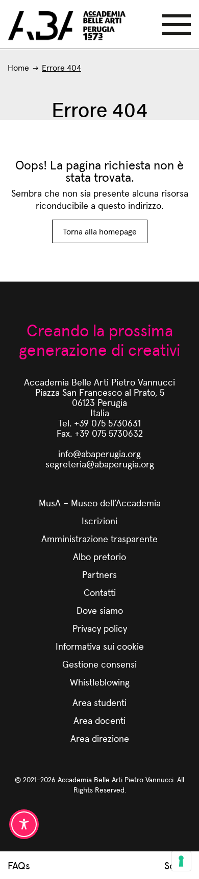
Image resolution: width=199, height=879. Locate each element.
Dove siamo (100, 610)
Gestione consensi (99, 663)
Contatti (100, 592)
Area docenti (99, 720)
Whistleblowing (100, 681)
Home (18, 67)
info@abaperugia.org (99, 453)
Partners (99, 574)
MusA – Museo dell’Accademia (100, 502)
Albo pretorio (99, 556)
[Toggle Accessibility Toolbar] (24, 824)
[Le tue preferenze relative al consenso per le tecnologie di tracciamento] (181, 861)
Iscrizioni (99, 520)
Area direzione (99, 738)
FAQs (19, 865)
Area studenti (99, 702)
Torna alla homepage (100, 231)
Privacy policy (99, 627)
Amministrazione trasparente (99, 538)
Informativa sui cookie (100, 645)
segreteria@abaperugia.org (99, 463)
